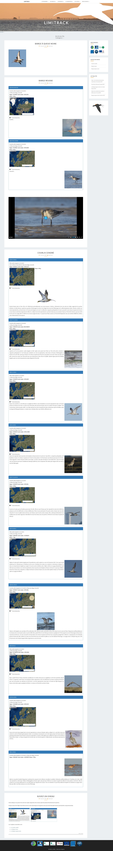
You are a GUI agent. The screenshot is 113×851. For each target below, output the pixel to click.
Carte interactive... (16, 117)
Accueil (1, 32)
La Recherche (60, 1)
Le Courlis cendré (14, 827)
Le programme (44, 1)
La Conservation (69, 1)
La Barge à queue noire (16, 831)
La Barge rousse (14, 829)
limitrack (26, 1)
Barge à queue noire (46, 44)
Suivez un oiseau (85, 1)
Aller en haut (81, 833)
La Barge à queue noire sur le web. (98, 87)
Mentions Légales (60, 849)
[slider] (39, 237)
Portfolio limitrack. (95, 84)
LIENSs (54, 849)
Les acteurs (77, 1)
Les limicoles (52, 1)
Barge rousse (46, 81)
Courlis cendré (46, 253)
